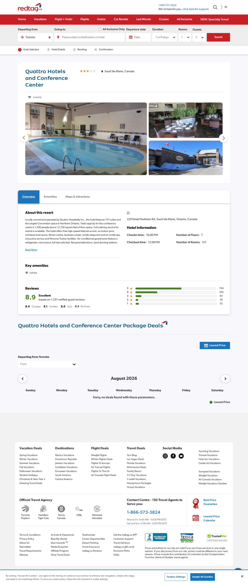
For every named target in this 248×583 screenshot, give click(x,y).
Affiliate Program (60, 551)
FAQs (116, 555)
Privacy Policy (26, 539)
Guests (197, 29)
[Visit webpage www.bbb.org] (156, 537)
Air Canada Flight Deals (103, 475)
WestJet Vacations (208, 475)
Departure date (136, 29)
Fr (226, 7)
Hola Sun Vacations (209, 459)
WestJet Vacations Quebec (213, 483)
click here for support (195, 9)
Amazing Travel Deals (30, 483)
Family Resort (134, 471)
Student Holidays (28, 475)
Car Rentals (121, 19)
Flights (84, 19)
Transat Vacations (208, 455)
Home (22, 19)
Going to (59, 29)
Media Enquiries (59, 547)
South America (63, 475)
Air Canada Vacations (210, 479)
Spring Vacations (28, 455)
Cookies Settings (176, 577)
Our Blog (132, 455)
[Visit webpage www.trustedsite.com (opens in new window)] (217, 537)
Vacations (40, 19)
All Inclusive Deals (136, 467)
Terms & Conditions (29, 535)
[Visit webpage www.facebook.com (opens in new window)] (173, 456)
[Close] (242, 576)
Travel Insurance (91, 547)
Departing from (28, 29)
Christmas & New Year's (32, 479)
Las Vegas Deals (135, 459)
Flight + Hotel (63, 19)
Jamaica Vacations (64, 463)
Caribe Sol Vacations (210, 463)
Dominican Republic (66, 459)
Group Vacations (136, 487)
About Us (24, 543)
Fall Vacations (26, 467)
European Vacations (66, 471)
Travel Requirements (30, 551)
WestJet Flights (99, 455)
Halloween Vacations (30, 471)
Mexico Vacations (64, 455)
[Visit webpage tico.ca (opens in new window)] (186, 537)
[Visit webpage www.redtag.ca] (181, 456)
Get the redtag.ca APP (125, 535)
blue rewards (59, 542)
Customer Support (123, 539)
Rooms (182, 29)
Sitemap (23, 555)
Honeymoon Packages (139, 483)
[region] (124, 576)
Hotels (101, 19)
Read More (31, 250)
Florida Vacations (136, 463)
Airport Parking (90, 543)
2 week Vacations (136, 479)
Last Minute (143, 19)
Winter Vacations (28, 459)
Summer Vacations (29, 463)
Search (218, 37)
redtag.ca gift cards (123, 547)
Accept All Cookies (202, 577)
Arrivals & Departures (62, 535)
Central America (63, 479)
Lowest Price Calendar (212, 518)
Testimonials (88, 535)
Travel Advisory (121, 543)
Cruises (164, 19)
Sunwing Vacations (209, 451)
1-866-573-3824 (167, 5)
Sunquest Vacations (209, 471)
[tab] (28, 196)
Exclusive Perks (121, 551)
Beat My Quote (59, 539)
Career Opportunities (93, 539)
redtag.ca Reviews (92, 551)
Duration (157, 29)
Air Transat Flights (100, 467)
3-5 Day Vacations (137, 475)
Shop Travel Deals (60, 555)
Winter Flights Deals (102, 459)
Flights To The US (100, 471)
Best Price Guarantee (210, 502)
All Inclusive (184, 19)
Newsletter (25, 547)
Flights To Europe (100, 463)
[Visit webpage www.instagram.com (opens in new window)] (165, 456)
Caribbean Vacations (66, 467)
